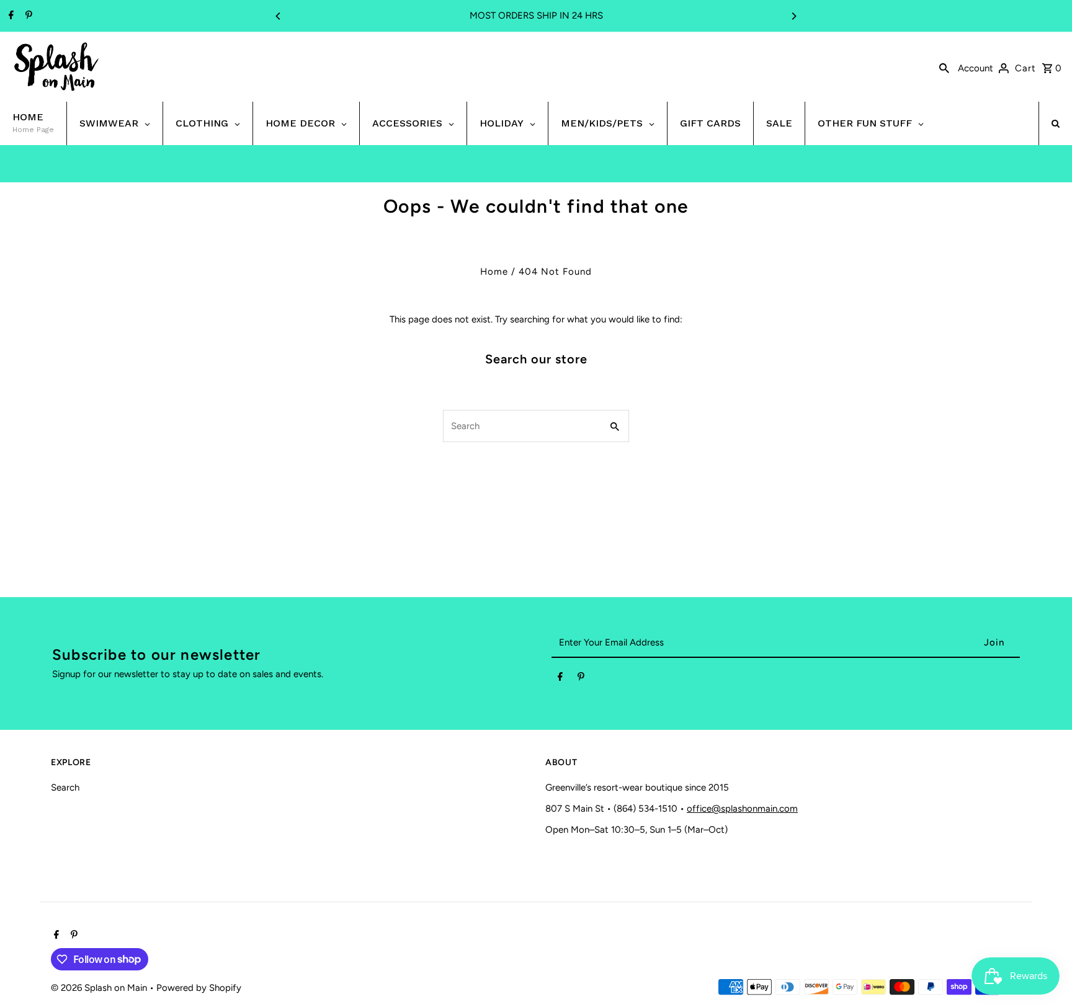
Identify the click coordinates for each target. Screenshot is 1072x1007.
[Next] (793, 16)
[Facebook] (10, 16)
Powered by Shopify (198, 987)
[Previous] (278, 16)
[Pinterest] (27, 16)
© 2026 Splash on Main (100, 987)
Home (494, 271)
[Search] (944, 67)
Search (65, 787)
